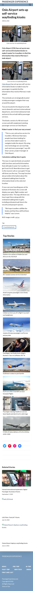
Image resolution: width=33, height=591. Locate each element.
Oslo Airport (6, 84)
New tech (18, 569)
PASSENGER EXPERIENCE (15, 1)
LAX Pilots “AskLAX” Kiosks (11, 517)
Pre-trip (16, 566)
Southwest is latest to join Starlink (13, 373)
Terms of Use (6, 586)
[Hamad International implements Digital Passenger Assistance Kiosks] (16, 478)
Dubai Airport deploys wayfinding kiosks (15, 543)
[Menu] (3, 5)
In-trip (28, 566)
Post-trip (6, 569)
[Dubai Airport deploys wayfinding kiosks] (16, 532)
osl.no (17, 217)
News (4, 566)
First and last (7, 572)
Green (28, 569)
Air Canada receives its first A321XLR (14, 274)
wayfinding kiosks (9, 227)
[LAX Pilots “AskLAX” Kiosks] (16, 506)
